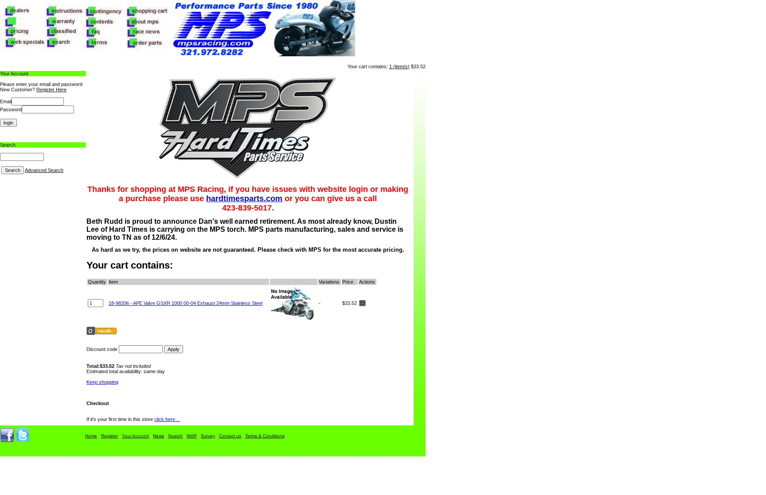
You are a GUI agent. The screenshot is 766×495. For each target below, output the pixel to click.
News (158, 435)
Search (175, 435)
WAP (192, 435)
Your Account (135, 435)
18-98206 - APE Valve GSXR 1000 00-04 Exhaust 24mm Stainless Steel (185, 303)
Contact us (230, 435)
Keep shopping (102, 382)
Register (109, 435)
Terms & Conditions (265, 435)
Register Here (51, 89)
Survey (208, 435)
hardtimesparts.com (244, 198)
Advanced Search (44, 170)
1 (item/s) (399, 66)
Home (91, 435)
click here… (167, 419)
